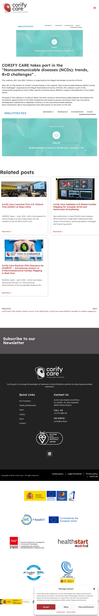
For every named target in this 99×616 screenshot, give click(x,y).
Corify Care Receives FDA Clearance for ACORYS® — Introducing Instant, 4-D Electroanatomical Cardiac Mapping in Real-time (23, 269)
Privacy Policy (71, 612)
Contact (22, 423)
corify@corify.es (60, 421)
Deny (66, 607)
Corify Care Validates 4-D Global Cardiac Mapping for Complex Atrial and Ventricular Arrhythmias (74, 207)
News (21, 419)
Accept (46, 607)
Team (21, 410)
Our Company (25, 401)
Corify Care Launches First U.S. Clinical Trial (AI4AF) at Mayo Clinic (22, 205)
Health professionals (27, 405)
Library (22, 414)
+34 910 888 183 (60, 413)
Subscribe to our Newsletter (19, 340)
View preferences (86, 607)
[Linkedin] (49, 454)
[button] (94, 589)
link (69, 105)
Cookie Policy (60, 612)
